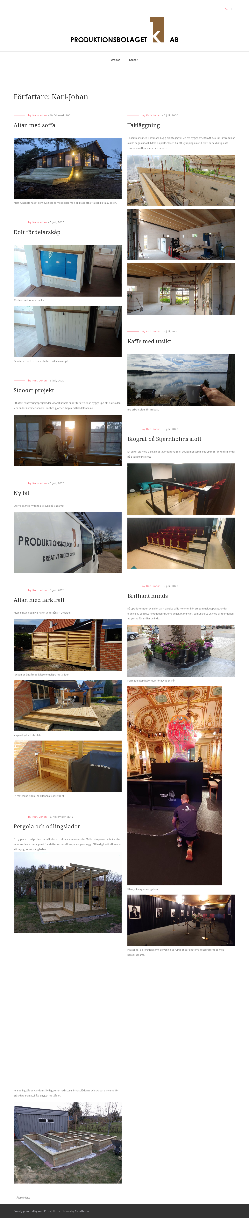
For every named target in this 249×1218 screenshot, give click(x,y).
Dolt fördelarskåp (37, 232)
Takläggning (143, 125)
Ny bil (22, 493)
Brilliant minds (147, 596)
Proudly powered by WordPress (32, 1211)
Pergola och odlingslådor (47, 826)
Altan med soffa (34, 125)
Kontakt (133, 60)
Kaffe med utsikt (149, 341)
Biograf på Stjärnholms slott (164, 439)
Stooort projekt (34, 390)
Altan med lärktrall (39, 600)
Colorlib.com (82, 1211)
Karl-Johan (39, 115)
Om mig (115, 60)
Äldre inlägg (23, 1197)
